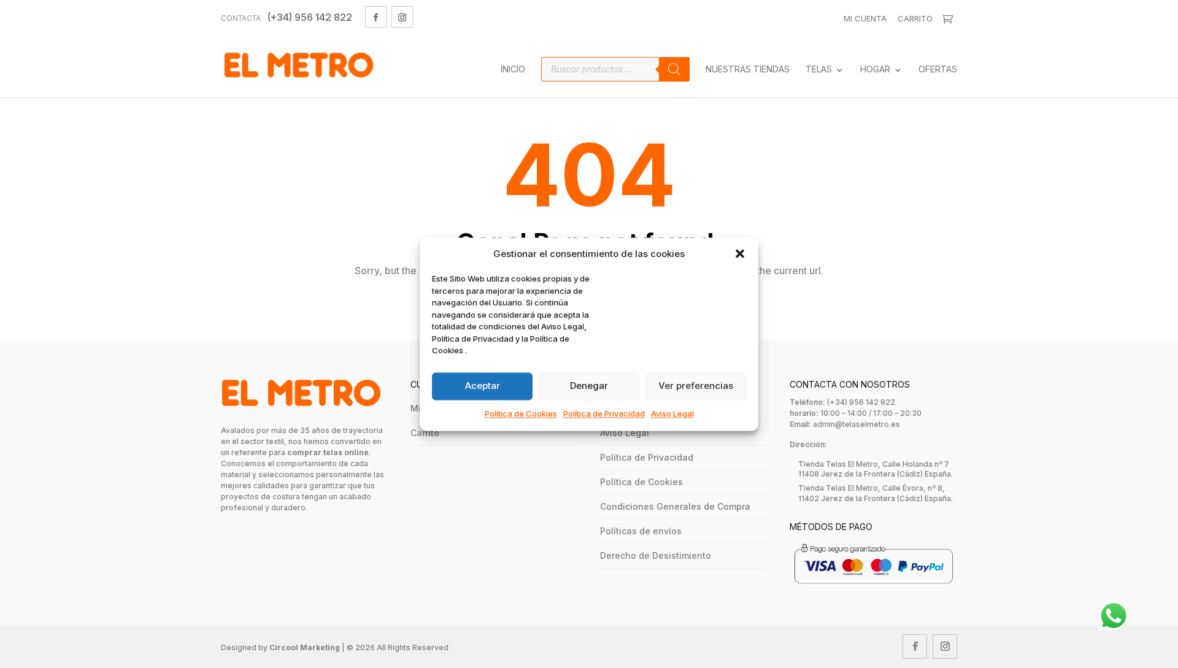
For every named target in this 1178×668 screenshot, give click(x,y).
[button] (740, 254)
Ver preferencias (695, 386)
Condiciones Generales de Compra (675, 506)
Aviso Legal (672, 413)
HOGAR (875, 69)
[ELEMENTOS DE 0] (949, 19)
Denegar (589, 386)
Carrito (915, 18)
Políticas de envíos (641, 531)
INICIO (513, 69)
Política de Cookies (521, 413)
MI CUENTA (865, 18)
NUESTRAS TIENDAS (748, 69)
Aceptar (482, 386)
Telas (819, 69)
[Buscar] (674, 69)
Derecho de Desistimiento (655, 555)
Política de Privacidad (604, 413)
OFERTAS (937, 69)
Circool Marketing (304, 647)
